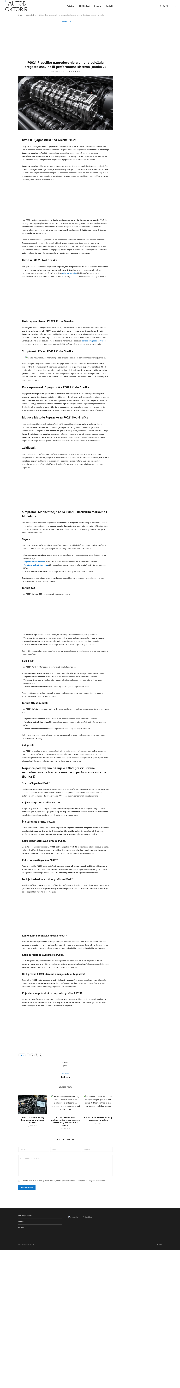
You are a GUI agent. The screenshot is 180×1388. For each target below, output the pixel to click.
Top (160, 1244)
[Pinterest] (10, 157)
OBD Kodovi (84, 6)
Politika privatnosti (25, 1215)
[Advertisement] (65, 41)
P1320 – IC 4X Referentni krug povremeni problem (98, 1118)
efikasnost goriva (69, 273)
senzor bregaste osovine (93, 341)
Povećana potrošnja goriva (36, 565)
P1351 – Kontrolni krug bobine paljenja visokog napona (32, 1120)
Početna (70, 6)
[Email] (10, 163)
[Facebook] (10, 144)
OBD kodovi (66, 22)
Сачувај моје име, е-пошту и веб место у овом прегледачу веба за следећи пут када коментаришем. (64, 1180)
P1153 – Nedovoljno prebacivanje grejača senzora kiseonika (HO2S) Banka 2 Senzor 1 (65, 1121)
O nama (97, 6)
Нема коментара (73, 71)
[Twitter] (10, 150)
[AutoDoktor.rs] (16, 5)
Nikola (65, 1077)
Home (20, 15)
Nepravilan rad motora (34, 561)
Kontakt (109, 6)
